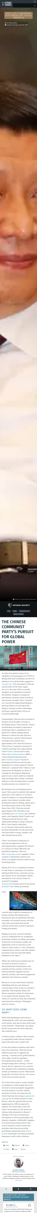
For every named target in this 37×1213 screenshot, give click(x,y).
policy (6, 689)
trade (5, 827)
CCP (9, 611)
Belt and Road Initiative (16, 754)
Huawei (15, 867)
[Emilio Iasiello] (18, 1163)
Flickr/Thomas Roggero (22, 668)
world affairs (18, 614)
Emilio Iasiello (18, 1170)
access (20, 947)
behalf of (7, 886)
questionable (8, 884)
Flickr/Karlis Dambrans (27, 908)
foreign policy (24, 611)
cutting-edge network (13, 854)
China (15, 611)
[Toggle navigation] (34, 1)
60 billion (9, 751)
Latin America (19, 814)
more (20, 1180)
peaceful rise (7, 684)
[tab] (6, 1189)
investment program (12, 760)
